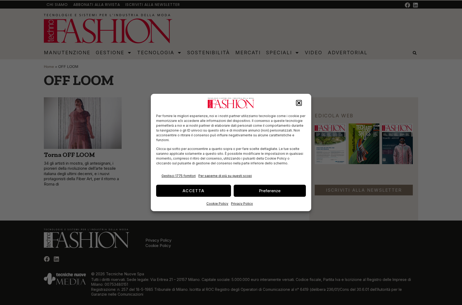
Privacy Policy (242, 204)
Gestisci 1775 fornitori (178, 176)
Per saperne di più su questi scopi (225, 176)
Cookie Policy (217, 204)
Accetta (194, 190)
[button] (299, 103)
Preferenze (269, 190)
